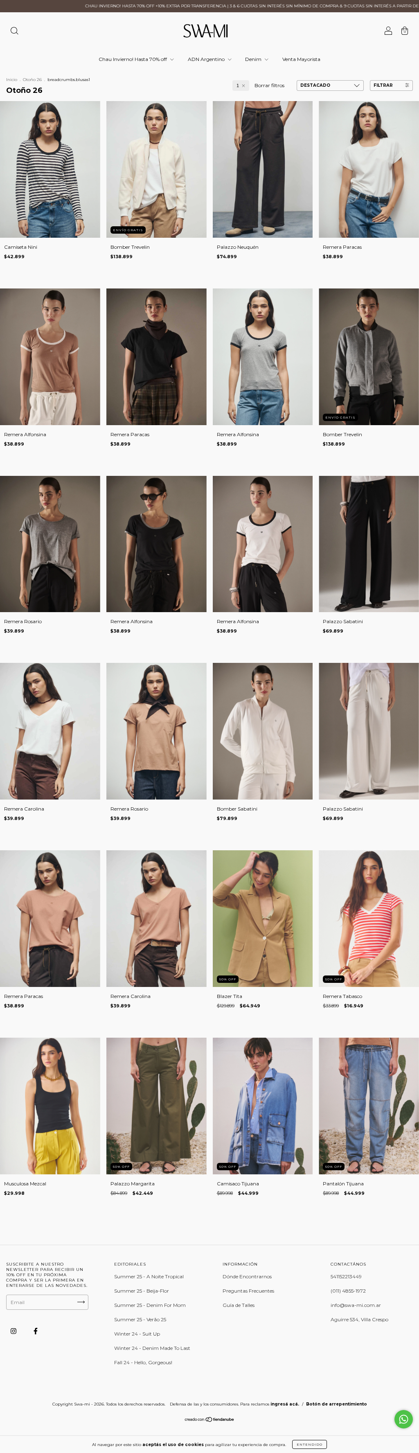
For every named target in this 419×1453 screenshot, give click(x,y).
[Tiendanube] (209, 1420)
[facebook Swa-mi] (35, 1331)
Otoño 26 (32, 79)
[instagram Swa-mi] (14, 1331)
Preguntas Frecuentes (248, 1291)
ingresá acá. (284, 1404)
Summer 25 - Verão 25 (140, 1319)
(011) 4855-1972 (348, 1291)
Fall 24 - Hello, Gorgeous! (143, 1362)
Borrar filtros (269, 85)
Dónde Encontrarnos (247, 1276)
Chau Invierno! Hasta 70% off (133, 59)
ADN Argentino (207, 59)
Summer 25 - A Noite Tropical (149, 1276)
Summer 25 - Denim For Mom (150, 1305)
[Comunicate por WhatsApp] (403, 1419)
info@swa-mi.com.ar (356, 1305)
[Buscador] (14, 32)
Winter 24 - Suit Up (137, 1334)
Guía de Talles (239, 1305)
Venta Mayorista (301, 59)
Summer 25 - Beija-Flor (141, 1291)
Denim (254, 59)
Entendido (309, 1444)
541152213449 (346, 1276)
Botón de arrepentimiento (336, 1404)
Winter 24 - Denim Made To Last (152, 1348)
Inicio (11, 79)
